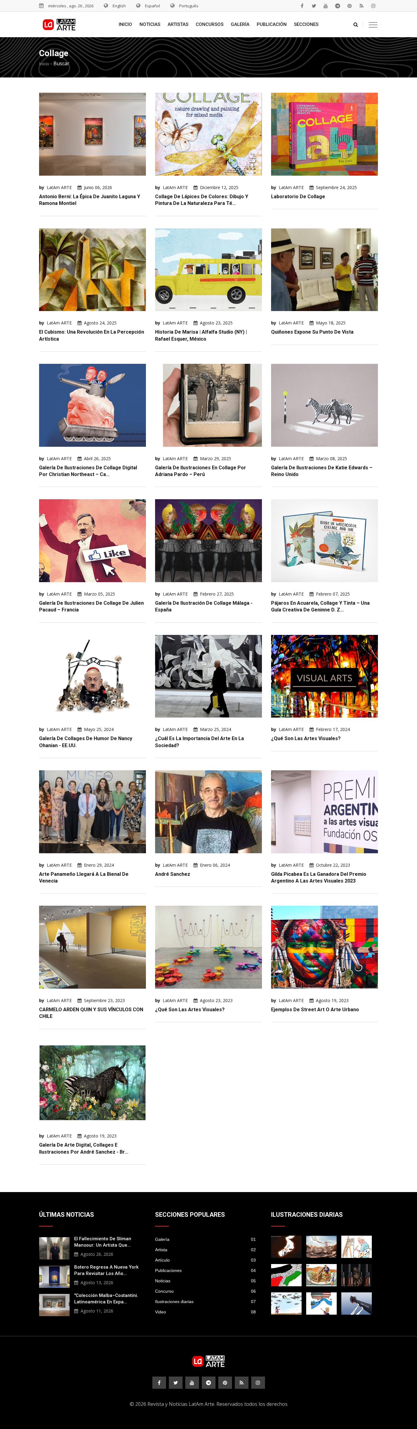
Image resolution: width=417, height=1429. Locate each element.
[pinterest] (349, 5)
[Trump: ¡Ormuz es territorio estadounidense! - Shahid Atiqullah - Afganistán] (321, 1303)
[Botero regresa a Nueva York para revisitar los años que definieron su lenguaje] (54, 1276)
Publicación (272, 24)
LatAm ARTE (59, 187)
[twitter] (313, 5)
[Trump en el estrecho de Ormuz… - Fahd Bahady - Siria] (286, 1247)
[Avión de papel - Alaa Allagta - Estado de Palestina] (286, 1303)
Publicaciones (205, 1270)
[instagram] (373, 5)
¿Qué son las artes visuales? (306, 738)
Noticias (150, 24)
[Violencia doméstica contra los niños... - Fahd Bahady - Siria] (356, 1303)
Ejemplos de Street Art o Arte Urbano (315, 1009)
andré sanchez (172, 874)
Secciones (306, 24)
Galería (240, 24)
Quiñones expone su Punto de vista (312, 332)
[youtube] (325, 5)
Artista (205, 1249)
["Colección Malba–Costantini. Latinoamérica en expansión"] (54, 1304)
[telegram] (337, 5)
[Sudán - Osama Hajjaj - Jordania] (356, 1275)
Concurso (205, 1291)
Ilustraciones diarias (205, 1301)
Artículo (205, 1260)
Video (205, 1311)
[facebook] (301, 5)
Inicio (125, 24)
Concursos (209, 24)
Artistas (178, 24)
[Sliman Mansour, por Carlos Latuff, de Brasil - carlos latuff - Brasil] (356, 1247)
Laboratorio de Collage (298, 196)
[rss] (361, 5)
